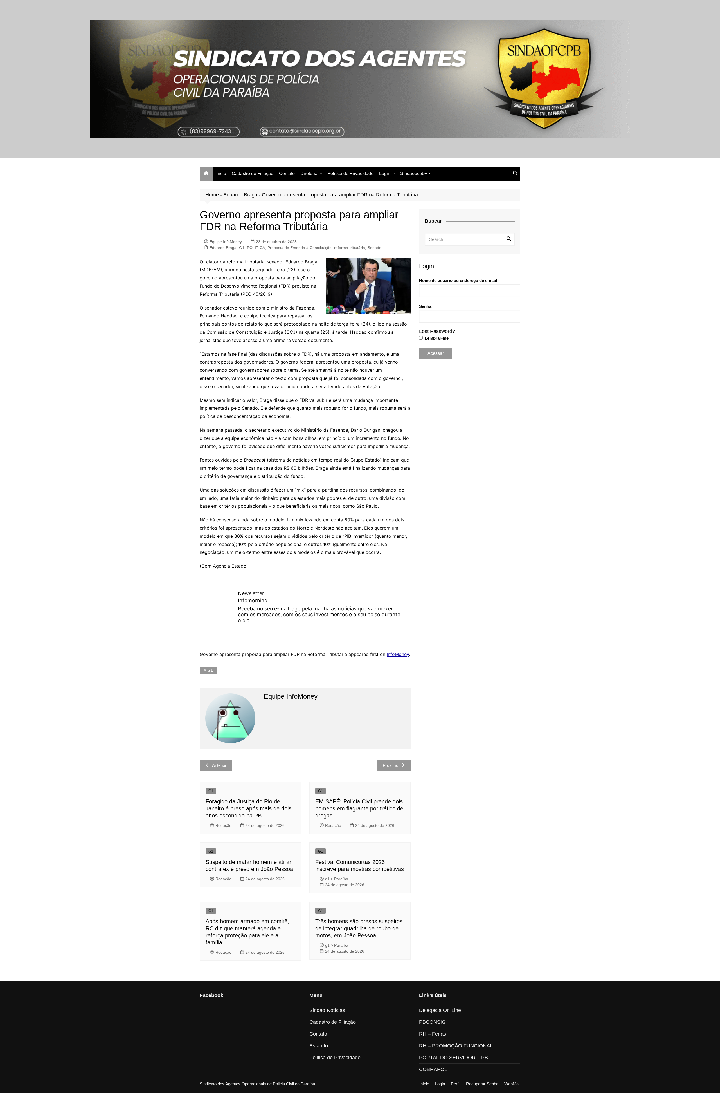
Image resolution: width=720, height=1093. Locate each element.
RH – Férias (432, 1034)
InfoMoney (398, 654)
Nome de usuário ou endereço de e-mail (458, 280)
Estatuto (318, 1046)
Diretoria (309, 173)
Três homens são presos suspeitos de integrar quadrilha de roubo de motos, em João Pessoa (358, 928)
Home (212, 195)
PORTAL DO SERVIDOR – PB (453, 1057)
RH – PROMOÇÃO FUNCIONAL (456, 1046)
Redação (223, 825)
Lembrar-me (436, 338)
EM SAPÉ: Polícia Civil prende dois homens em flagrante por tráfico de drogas (359, 808)
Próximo (390, 765)
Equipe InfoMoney (226, 241)
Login (384, 173)
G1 (241, 247)
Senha (425, 306)
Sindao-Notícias (327, 1010)
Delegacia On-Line (440, 1010)
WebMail (512, 1084)
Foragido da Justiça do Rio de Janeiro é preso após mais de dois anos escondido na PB (248, 808)
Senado (374, 247)
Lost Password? (437, 331)
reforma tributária (349, 247)
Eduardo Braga (240, 195)
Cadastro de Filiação (252, 173)
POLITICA (256, 247)
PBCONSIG (432, 1022)
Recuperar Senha (482, 1084)
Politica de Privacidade (350, 173)
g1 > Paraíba (336, 879)
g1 (210, 670)
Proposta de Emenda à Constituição (299, 247)
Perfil (455, 1084)
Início (220, 173)
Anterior (219, 765)
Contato (287, 173)
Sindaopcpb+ (413, 173)
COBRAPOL (433, 1069)
